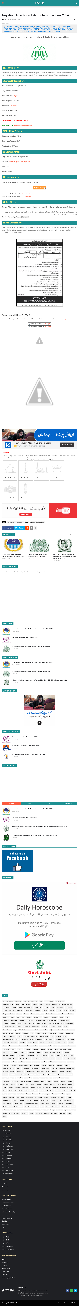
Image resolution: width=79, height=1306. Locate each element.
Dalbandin (46, 1017)
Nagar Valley (41, 1074)
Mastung (5, 1068)
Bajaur (52, 1007)
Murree (5, 1074)
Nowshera (36, 1081)
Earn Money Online (10, 26)
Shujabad (35, 1100)
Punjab (15, 96)
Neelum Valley (38, 1078)
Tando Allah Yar (7, 1107)
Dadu (22, 1017)
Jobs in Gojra (5, 1167)
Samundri (60, 1094)
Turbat (5, 1113)
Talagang (53, 1103)
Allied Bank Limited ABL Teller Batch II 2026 (26, 745)
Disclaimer (5, 1275)
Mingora (5, 1071)
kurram (15, 1058)
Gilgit (15, 1030)
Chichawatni (49, 1014)
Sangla (5, 1097)
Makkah (56, 1062)
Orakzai (56, 1081)
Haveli (19, 1036)
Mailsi (50, 1062)
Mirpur (12, 1071)
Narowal (60, 1074)
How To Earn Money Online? (23, 125)
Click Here (47, 323)
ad (36, 1001)
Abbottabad (9, 1001)
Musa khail (13, 1074)
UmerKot (16, 1113)
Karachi (50, 1049)
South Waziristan (68, 1100)
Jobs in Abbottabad (7, 1173)
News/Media (57, 1078)
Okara (49, 1081)
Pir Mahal (70, 1084)
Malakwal (5, 1065)
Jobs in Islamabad (7, 1137)
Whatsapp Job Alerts (65, 28)
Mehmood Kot (35, 1068)
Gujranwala (70, 1030)
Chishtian (70, 1014)
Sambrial (52, 1094)
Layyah (73, 1058)
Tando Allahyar (18, 1107)
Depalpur (22, 1020)
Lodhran (14, 1062)
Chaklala (11, 1014)
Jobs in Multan (6, 1143)
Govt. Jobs (9, 11)
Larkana (52, 1058)
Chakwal (19, 1014)
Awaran (54, 1004)
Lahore (28, 1058)
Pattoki (39, 1084)
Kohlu (51, 1055)
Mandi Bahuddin (34, 1065)
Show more (73, 535)
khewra (59, 1052)
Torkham (72, 1110)
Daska (61, 1017)
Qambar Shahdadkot (66, 1087)
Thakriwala (21, 1110)
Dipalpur (31, 1023)
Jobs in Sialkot (6, 1152)
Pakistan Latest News (13, 30)
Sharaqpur (61, 1097)
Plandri (11, 1087)
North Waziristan (26, 1081)
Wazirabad (54, 1113)
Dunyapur (56, 1023)
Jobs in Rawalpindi (7, 1149)
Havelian (26, 1036)
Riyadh (73, 1091)
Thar (27, 1110)
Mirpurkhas (40, 1071)
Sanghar (67, 1094)
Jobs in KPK (5, 1243)
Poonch (17, 1087)
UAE (10, 1113)
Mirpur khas (20, 1071)
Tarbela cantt (55, 1107)
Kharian (52, 1052)
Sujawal (9, 1103)
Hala (32, 1033)
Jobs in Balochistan (7, 1246)
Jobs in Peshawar (7, 1158)
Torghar (65, 1110)
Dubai (44, 1023)
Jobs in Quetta (6, 1161)
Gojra (31, 1030)
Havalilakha (12, 1036)
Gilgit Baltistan (23, 1030)
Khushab (66, 1052)
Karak (56, 1049)
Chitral (5, 1017)
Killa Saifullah (30, 1055)
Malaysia (13, 1065)
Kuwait (22, 1058)
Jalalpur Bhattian (32, 1042)
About (3, 1259)
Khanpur (39, 1052)
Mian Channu (45, 1068)
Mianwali (54, 1068)
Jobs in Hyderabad (7, 1146)
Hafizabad (25, 1033)
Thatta (42, 1110)
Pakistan (70, 1081)
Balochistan (67, 803)
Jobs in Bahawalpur (7, 1170)
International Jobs (60, 1039)
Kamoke (20, 1049)
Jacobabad (14, 1042)
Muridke (68, 1071)
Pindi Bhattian (62, 1084)
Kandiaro (35, 1049)
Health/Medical (44, 1036)
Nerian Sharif (47, 1078)
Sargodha (11, 1097)
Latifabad (66, 1058)
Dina (25, 1023)
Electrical (18, 1026)
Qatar (4, 1091)
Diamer (20, 1023)
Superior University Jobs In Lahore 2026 (25, 637)
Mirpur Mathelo (30, 1071)
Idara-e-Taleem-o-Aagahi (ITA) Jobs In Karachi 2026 (28, 754)
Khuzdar (5, 1055)
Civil (18, 1017)
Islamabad (6, 1042)
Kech (9, 1052)
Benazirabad (28, 1010)
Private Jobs (40, 1087)
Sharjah (69, 1097)
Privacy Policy (6, 1268)
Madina (44, 1062)
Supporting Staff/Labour (37, 522)
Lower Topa (36, 1062)
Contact (4, 1265)
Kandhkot (27, 1049)
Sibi (48, 1100)
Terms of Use (6, 1272)
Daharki (29, 1017)
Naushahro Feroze (8, 1078)
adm (41, 1001)
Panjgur (13, 1084)
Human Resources (8, 1039)
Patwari (46, 1084)
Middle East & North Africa (66, 1068)
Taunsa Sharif (65, 1107)
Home (3, 11)
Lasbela (59, 1058)
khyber (12, 1055)
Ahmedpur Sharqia (8, 1004)
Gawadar (52, 1026)
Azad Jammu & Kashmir (65, 1004)
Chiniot (64, 1014)
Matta (18, 1068)
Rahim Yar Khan (19, 1091)
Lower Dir (27, 1062)
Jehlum (71, 1042)
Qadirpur (55, 1087)
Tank (42, 1107)
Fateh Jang (44, 1026)
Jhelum (11, 1046)
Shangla (53, 1097)
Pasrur (33, 1084)
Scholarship (29, 1097)
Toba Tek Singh (50, 1110)
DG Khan (5, 1023)
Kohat (38, 1055)
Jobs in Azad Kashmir (8, 1249)
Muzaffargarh (32, 1074)
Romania (11, 1094)
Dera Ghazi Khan (40, 1020)
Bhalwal (52, 1010)
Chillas (57, 1014)
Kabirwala (28, 1046)
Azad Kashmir (7, 1007)
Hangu (38, 1033)
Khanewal (19, 522)
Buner (65, 1010)
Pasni (27, 1084)
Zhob (69, 1113)
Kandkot (43, 1049)
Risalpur (66, 1091)
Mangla (44, 1065)
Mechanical (26, 1068)
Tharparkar (34, 1110)
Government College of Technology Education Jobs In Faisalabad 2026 (34, 835)
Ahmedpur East (60, 1001)
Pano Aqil (20, 1084)
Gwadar (18, 1033)
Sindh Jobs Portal (59, 30)
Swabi (42, 1103)
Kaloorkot (6, 1049)
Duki (49, 1023)
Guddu (45, 1030)
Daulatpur (14, 1020)
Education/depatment (67, 1023)
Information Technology (36, 1039)
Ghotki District (7, 1030)
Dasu (67, 1017)
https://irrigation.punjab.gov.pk (19, 161)
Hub (52, 1036)
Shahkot (46, 1097)
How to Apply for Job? (8, 1278)
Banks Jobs (69, 1007)
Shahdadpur (38, 1097)
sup (21, 1103)
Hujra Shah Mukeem (61, 1036)
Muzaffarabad (22, 1074)
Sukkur (16, 1103)
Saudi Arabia (20, 1097)
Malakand (70, 1062)
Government (13, 105)
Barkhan (11, 1010)
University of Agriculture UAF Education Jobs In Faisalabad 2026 (13, 555)
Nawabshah (28, 1078)
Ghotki (65, 1026)
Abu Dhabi (18, 1001)
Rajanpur (42, 1091)
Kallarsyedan (71, 1046)
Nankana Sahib (52, 1074)
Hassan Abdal (69, 1033)
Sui (4, 1103)
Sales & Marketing (43, 1094)
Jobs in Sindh (5, 1240)
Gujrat (5, 1033)
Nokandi (65, 1078)
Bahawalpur (38, 1007)
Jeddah (64, 1042)
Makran (63, 1062)
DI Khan (13, 1023)
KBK (4, 1052)
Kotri (4, 1058)
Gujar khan (53, 1030)
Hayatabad (34, 1036)
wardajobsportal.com (65, 319)
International (49, 1039)
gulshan (11, 1033)
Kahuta (42, 1046)
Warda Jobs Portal (18, 1303)
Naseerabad (69, 1074)
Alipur (17, 1004)
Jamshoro (49, 1042)
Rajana (35, 1091)
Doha (38, 1023)
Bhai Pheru (37, 1010)
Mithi (47, 1071)
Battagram (19, 1010)
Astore (42, 1004)
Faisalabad (27, 1026)
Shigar (14, 1100)
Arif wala (35, 1004)
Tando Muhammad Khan (31, 1107)
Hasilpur (61, 1033)
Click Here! (26, 194)
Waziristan (62, 1113)
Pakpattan (6, 1084)
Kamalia (13, 1049)
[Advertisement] (39, 448)
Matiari (12, 1068)
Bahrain (46, 1007)
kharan (46, 1052)
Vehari (31, 1113)
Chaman (26, 1014)
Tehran (5, 1110)
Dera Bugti (30, 1020)
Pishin (4, 1087)
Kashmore (63, 1049)
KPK (49, 803)
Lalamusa (45, 1058)
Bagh (20, 1007)
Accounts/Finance (29, 1001)
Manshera (59, 1065)
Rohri (4, 1094)
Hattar (5, 1036)
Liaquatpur (6, 1062)
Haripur (44, 1033)
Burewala (72, 1010)
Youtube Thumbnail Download (44, 28)
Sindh (30, 803)
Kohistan (44, 1055)
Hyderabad (25, 1039)
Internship (71, 1039)
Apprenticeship (26, 1004)
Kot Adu (65, 1055)
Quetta (11, 1091)
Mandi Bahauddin (23, 1065)
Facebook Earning (42, 26)
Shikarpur (21, 1100)
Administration (49, 1001)
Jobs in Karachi (6, 1134)
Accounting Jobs (54, 31)
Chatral (41, 1014)
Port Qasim (25, 1087)
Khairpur (23, 1052)
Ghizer (59, 1026)
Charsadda (34, 1014)
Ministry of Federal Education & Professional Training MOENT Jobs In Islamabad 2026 (64, 556)
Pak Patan (63, 1081)
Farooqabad (35, 1026)
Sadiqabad (19, 1094)
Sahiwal (26, 1094)
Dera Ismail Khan (51, 1020)
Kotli (71, 1055)
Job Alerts (5, 1262)
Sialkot (43, 1100)
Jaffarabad (22, 1042)
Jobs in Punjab (45, 30)
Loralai (21, 1062)
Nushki (43, 1081)
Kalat (55, 1046)
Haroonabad (52, 1033)
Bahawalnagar (28, 1007)
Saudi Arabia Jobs (30, 30)
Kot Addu (58, 1055)
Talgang (61, 1103)
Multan (62, 1071)
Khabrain (16, 1052)
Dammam (54, 1017)
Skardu (59, 1100)
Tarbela (48, 1107)
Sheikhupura (6, 1100)
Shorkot (28, 1100)
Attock (48, 1004)
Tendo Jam (12, 1110)
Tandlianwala (69, 1103)
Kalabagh (48, 1046)
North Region (15, 1081)
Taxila (73, 1107)
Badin (14, 1007)
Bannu (5, 1010)
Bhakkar (45, 1010)
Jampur (42, 1042)
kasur (69, 1049)
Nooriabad (6, 1081)
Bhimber (59, 1010)
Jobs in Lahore (6, 1131)
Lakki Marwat (36, 1058)
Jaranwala (57, 1042)
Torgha (59, 1110)
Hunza (17, 1039)
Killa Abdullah (20, 1055)
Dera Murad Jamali (64, 1020)
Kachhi (35, 1046)
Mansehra (51, 1065)
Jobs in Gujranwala (7, 1164)
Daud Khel (6, 1020)
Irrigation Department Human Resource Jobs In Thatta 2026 (37, 555)
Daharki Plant (37, 1017)
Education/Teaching (8, 1026)
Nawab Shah (19, 1078)
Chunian (11, 1017)
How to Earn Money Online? (36, 31)
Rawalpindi (59, 1091)
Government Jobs (26, 26)
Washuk (46, 1113)
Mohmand (54, 1071)
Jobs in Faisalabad (7, 1140)
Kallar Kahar (62, 1046)
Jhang (4, 1046)
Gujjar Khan (61, 1030)
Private (33, 1087)
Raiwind (28, 1091)
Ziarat (4, 1116)
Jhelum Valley (19, 1046)
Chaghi (5, 1014)
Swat (47, 1103)
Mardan (67, 1065)
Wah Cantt (39, 1113)
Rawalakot (50, 1091)
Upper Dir (24, 1113)
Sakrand (33, 1094)
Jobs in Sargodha (7, 1155)
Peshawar (53, 1084)
